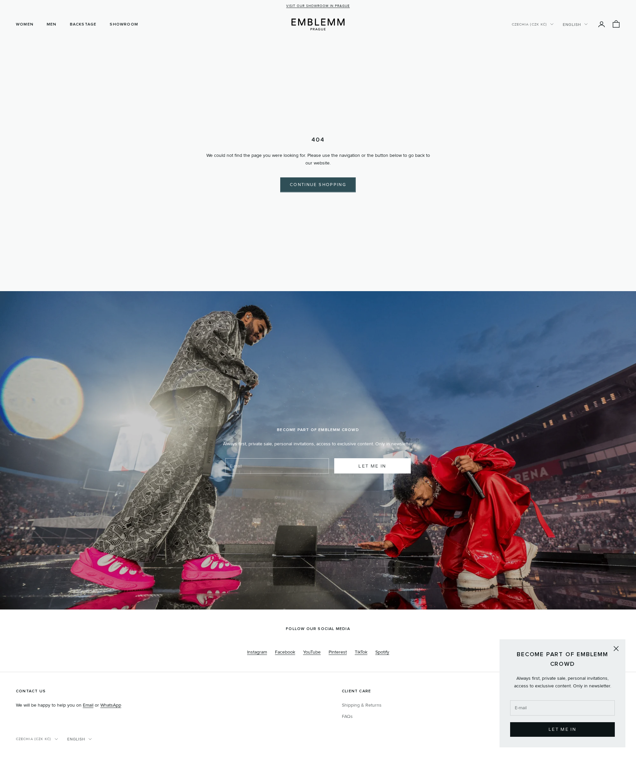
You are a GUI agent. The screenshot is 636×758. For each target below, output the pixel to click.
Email (88, 705)
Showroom (124, 24)
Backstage (83, 24)
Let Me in (562, 729)
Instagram (257, 652)
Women (24, 24)
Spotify (382, 652)
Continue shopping (318, 184)
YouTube (312, 652)
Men (52, 24)
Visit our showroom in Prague (318, 6)
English (572, 24)
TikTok (361, 652)
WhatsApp (110, 705)
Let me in (372, 466)
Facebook (285, 652)
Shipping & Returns (362, 705)
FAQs (347, 716)
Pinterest (338, 652)
